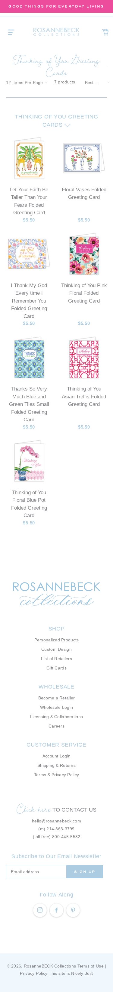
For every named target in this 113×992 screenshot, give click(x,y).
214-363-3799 (60, 828)
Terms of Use (90, 966)
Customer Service (56, 744)
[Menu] (11, 32)
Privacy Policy (33, 973)
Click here (34, 808)
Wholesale (56, 686)
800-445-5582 (66, 836)
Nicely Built (82, 973)
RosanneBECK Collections (50, 966)
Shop (57, 628)
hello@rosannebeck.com (56, 821)
